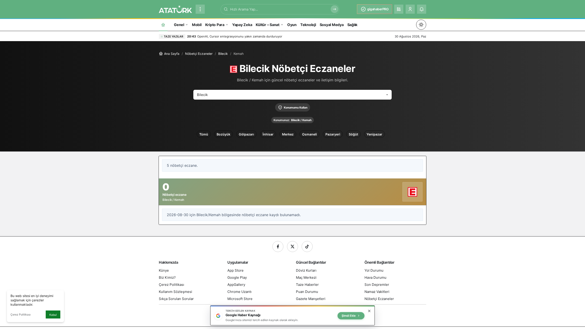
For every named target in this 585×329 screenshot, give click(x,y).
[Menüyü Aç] (200, 9)
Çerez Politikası (21, 314)
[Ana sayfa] (163, 25)
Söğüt (353, 134)
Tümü (203, 134)
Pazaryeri (332, 134)
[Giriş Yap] (410, 9)
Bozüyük (223, 134)
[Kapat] (369, 311)
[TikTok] (307, 246)
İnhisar (268, 134)
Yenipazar (374, 134)
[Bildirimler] (421, 9)
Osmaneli (309, 134)
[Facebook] (277, 246)
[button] (398, 9)
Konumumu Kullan (295, 107)
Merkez (288, 134)
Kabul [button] (53, 314)
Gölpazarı (246, 134)
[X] (292, 246)
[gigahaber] (175, 8)
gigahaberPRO (377, 9)
